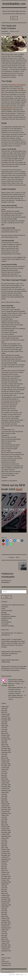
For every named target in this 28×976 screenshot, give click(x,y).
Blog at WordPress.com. (7, 972)
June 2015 (4, 910)
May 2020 (4, 798)
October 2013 (5, 949)
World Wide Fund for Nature (17, 84)
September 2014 (6, 928)
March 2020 (4, 802)
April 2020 (4, 800)
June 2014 (4, 933)
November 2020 (5, 786)
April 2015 (4, 914)
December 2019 (5, 807)
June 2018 (4, 842)
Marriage (4, 612)
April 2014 (4, 937)
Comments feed (6, 963)
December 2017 (5, 853)
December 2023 (5, 739)
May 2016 (4, 889)
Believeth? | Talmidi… (14, 683)
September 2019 (6, 813)
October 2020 (5, 788)
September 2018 (6, 836)
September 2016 (6, 882)
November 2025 (5, 720)
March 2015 (4, 916)
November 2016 (5, 878)
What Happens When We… (16, 687)
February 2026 (5, 714)
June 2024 (4, 729)
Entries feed (5, 961)
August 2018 (5, 838)
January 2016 (5, 897)
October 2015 (5, 903)
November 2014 (5, 924)
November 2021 (5, 765)
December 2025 (5, 718)
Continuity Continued (14, 689)
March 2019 (4, 825)
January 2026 (5, 716)
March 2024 (4, 733)
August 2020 (5, 792)
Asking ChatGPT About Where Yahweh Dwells (10, 661)
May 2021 (4, 775)
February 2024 (5, 735)
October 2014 (5, 926)
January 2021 (5, 783)
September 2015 (6, 905)
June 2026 (4, 708)
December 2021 (5, 764)
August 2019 (5, 815)
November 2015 (5, 901)
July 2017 (4, 863)
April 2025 (4, 723)
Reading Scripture (6, 618)
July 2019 (4, 817)
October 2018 (5, 834)
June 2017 (4, 865)
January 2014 (5, 943)
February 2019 (5, 826)
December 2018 (5, 830)
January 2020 (5, 806)
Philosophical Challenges (8, 616)
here (18, 489)
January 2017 (5, 874)
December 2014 (5, 922)
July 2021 (4, 771)
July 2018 (4, 840)
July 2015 (4, 909)
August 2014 (5, 929)
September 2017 (6, 859)
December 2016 (5, 876)
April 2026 (4, 712)
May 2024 (4, 731)
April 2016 (4, 891)
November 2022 (5, 750)
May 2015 (4, 912)
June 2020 (4, 796)
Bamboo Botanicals (7, 107)
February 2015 (5, 918)
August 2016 (5, 884)
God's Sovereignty (5, 33)
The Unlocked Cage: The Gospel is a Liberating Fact (12, 634)
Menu (13, 18)
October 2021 (5, 767)
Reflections (4, 620)
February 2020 (5, 804)
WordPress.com (6, 965)
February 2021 (5, 781)
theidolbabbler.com (14, 3)
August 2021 (5, 769)
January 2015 (5, 920)
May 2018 (4, 844)
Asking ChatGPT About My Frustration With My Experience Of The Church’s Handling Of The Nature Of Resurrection (14, 668)
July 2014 (4, 931)
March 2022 (4, 758)
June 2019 (4, 819)
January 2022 (5, 762)
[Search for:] (14, 591)
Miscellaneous (5, 614)
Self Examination (6, 622)
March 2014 (4, 939)
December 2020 (5, 784)
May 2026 (4, 710)
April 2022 (4, 756)
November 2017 (5, 855)
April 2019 (4, 823)
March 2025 (4, 725)
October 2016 (5, 880)
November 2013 (5, 947)
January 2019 (5, 828)
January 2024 (5, 737)
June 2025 (4, 722)
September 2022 (6, 752)
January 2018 (5, 851)
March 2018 (4, 847)
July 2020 (4, 794)
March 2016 (4, 893)
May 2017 (4, 867)
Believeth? (11, 685)
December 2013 (5, 945)
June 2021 (4, 773)
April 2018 (4, 846)
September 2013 (6, 950)
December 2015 (5, 899)
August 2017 (5, 861)
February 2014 (5, 941)
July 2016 (4, 886)
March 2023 (4, 744)
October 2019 (5, 811)
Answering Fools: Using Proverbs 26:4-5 (12, 605)
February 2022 (5, 760)
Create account (5, 958)
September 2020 (6, 790)
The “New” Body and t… (15, 691)
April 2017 (4, 868)
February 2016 (5, 895)
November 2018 (5, 832)
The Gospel (4, 624)
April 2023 (4, 743)
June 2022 (4, 754)
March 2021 (4, 779)
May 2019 (4, 821)
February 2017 (5, 872)
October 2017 (5, 857)
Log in (3, 960)
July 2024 (4, 727)
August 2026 (5, 706)
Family (3, 608)
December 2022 (5, 748)
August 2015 (5, 907)
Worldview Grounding (7, 626)
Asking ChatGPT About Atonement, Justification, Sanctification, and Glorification (11, 653)
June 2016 (4, 887)
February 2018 (5, 849)
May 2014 (4, 935)
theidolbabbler (4, 31)
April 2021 (4, 777)
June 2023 (4, 741)
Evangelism (4, 606)
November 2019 (5, 809)
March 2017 (4, 870)
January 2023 (5, 746)
